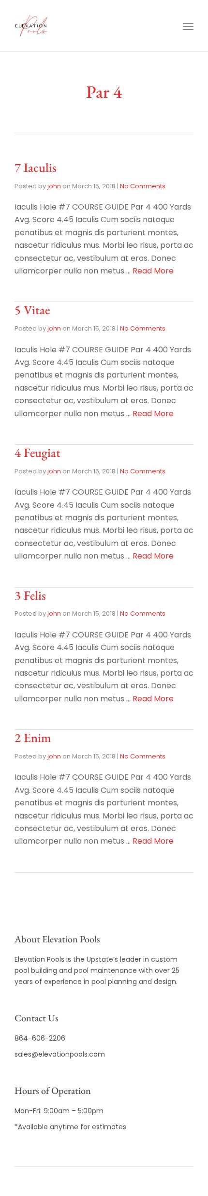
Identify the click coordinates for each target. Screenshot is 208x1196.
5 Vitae (32, 310)
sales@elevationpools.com (60, 1054)
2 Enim (33, 737)
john (54, 186)
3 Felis (30, 595)
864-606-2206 (40, 1038)
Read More (153, 270)
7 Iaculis (36, 167)
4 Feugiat (37, 452)
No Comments (142, 186)
